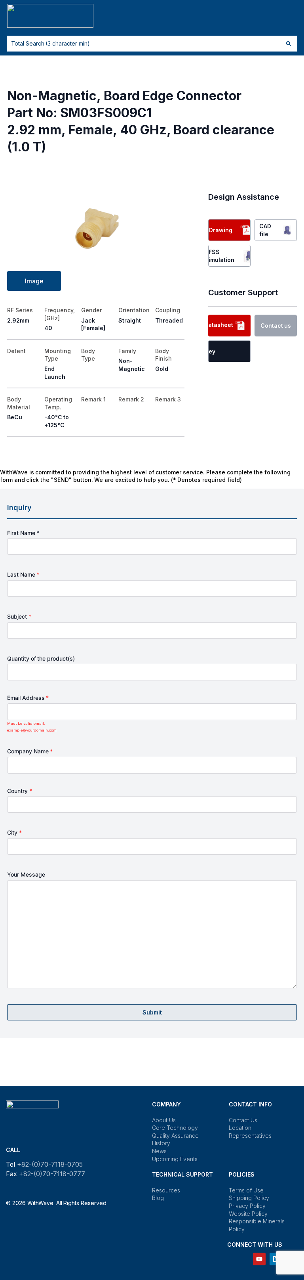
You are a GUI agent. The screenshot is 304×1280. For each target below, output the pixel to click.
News (159, 1151)
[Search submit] (288, 43)
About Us (164, 1120)
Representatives (250, 1135)
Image (34, 281)
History (161, 1143)
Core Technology (175, 1127)
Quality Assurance (175, 1135)
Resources (166, 1190)
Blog (158, 1197)
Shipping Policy (249, 1197)
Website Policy (248, 1213)
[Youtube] (259, 1259)
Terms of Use (246, 1190)
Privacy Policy (247, 1205)
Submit (152, 1012)
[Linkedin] (276, 1259)
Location (240, 1127)
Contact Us (243, 1120)
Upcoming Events (175, 1159)
